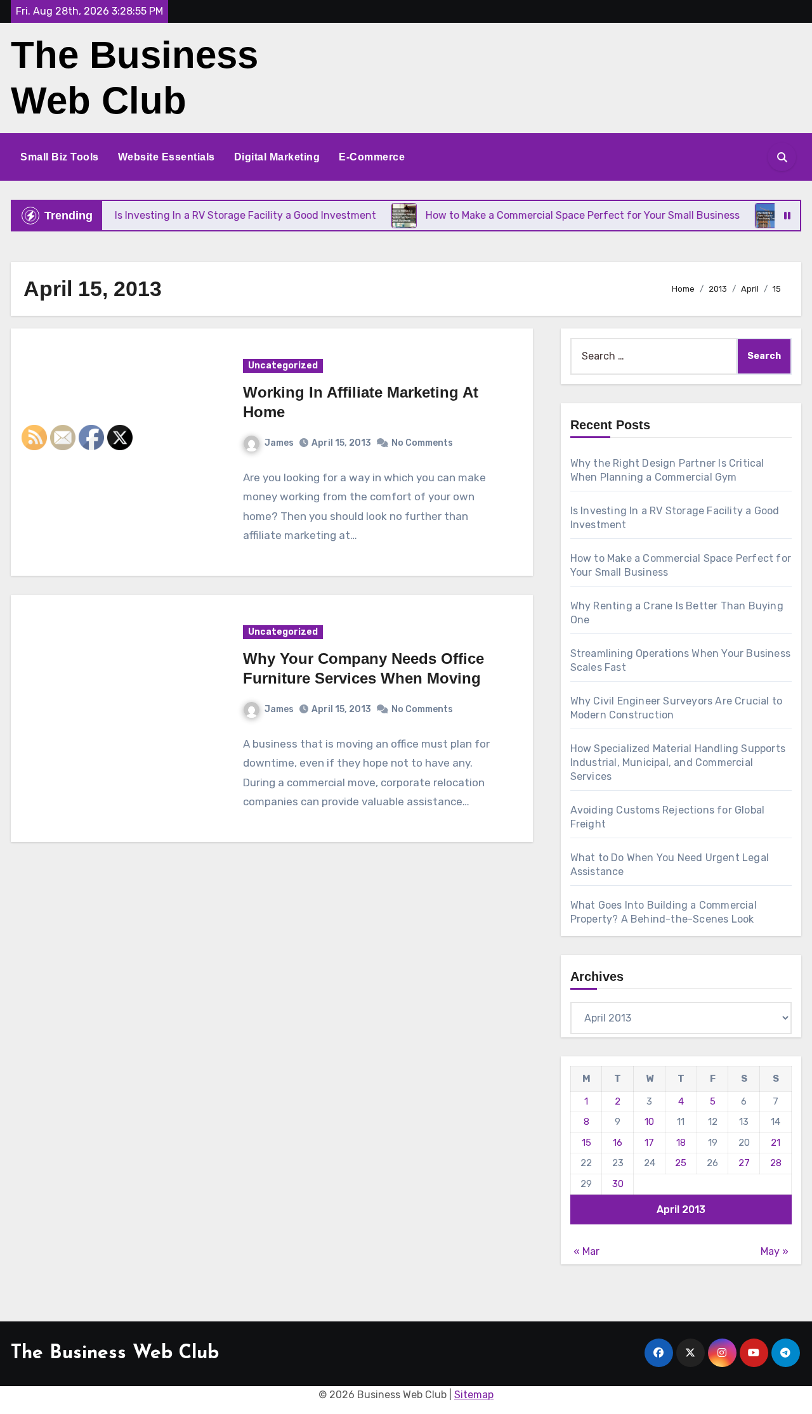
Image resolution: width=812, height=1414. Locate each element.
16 (617, 1142)
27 (744, 1163)
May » (775, 1251)
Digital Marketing (277, 157)
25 (680, 1163)
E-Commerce (372, 157)
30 (618, 1184)
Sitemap (474, 1395)
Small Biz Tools (59, 157)
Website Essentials (166, 157)
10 (649, 1121)
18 (681, 1142)
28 (776, 1163)
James (279, 443)
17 (649, 1142)
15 (586, 1142)
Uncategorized (283, 365)
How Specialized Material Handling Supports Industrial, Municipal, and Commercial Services (677, 762)
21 (775, 1142)
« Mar (586, 1251)
